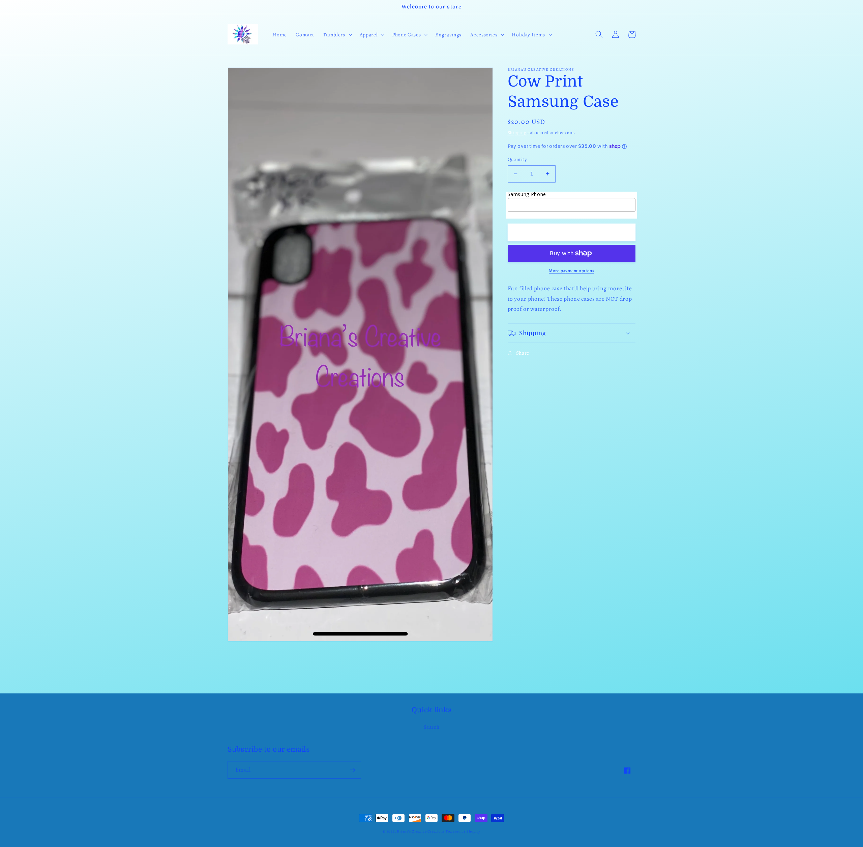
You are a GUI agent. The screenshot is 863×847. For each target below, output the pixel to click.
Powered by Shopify (463, 831)
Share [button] (522, 352)
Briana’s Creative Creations (420, 831)
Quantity (517, 159)
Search (432, 726)
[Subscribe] (353, 770)
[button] (337, 34)
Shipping (517, 132)
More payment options (571, 271)
